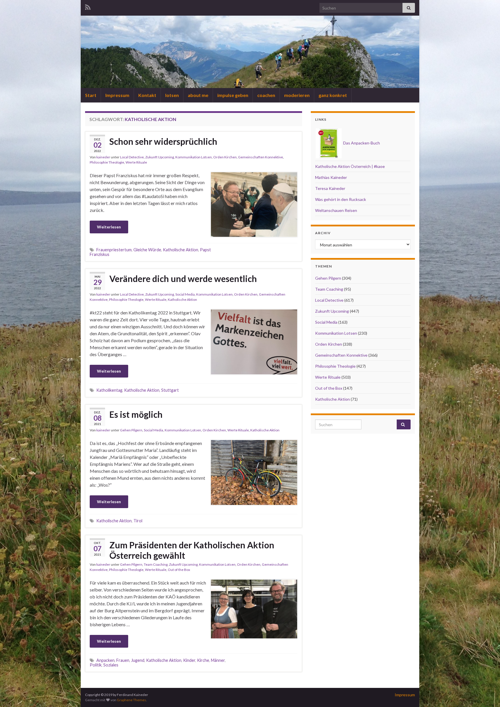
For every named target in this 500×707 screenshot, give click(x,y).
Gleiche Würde (147, 249)
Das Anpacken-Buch (361, 142)
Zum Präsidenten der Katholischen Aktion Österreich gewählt (191, 550)
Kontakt (147, 95)
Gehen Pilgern (131, 430)
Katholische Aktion (180, 249)
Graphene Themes (131, 700)
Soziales (110, 664)
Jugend (137, 660)
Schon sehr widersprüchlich (163, 141)
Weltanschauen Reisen (336, 210)
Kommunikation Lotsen (193, 157)
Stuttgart (170, 390)
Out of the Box (179, 569)
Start (90, 95)
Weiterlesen (109, 226)
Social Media (185, 294)
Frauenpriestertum (114, 249)
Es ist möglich (136, 414)
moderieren (297, 95)
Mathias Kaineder (331, 177)
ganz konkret (333, 95)
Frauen (122, 660)
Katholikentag (109, 390)
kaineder (103, 157)
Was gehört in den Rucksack (340, 199)
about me (198, 95)
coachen (266, 95)
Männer (218, 660)
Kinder (189, 660)
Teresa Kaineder (330, 188)
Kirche (203, 660)
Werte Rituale (136, 162)
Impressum (117, 95)
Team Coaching (156, 564)
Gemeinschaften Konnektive (260, 157)
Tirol (137, 520)
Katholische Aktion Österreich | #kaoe (350, 166)
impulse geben (232, 95)
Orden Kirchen (225, 157)
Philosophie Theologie (107, 162)
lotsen (172, 95)
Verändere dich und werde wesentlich (183, 278)
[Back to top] (487, 694)
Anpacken (105, 660)
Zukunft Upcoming (159, 157)
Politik (96, 664)
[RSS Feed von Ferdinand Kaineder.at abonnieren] (88, 6)
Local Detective (132, 157)
